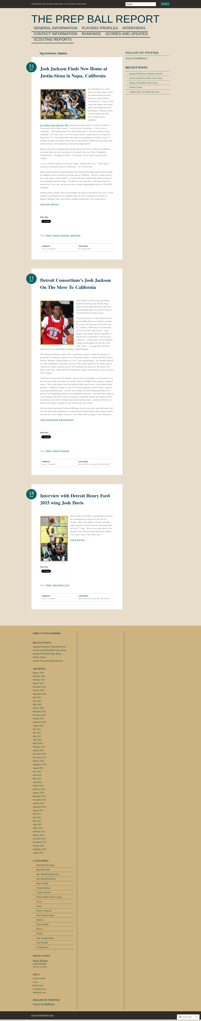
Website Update (135, 87)
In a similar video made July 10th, (54, 125)
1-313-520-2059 (39, 963)
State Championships (45, 938)
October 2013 (38, 803)
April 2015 (37, 739)
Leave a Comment (49, 248)
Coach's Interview (43, 892)
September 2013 (39, 806)
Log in (35, 981)
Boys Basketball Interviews (47, 874)
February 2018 (39, 676)
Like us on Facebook (46, 633)
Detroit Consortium (61, 235)
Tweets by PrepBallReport (136, 58)
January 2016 (38, 708)
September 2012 (39, 849)
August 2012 (38, 852)
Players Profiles (100, 28)
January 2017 (38, 683)
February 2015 (39, 746)
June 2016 (37, 700)
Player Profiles (42, 924)
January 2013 (38, 835)
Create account (39, 978)
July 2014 (37, 771)
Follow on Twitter (142, 53)
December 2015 (39, 711)
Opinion (39, 919)
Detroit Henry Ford (61, 585)
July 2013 (37, 813)
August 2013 (38, 810)
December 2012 (39, 838)
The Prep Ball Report (95, 19)
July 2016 (37, 697)
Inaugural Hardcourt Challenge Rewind (145, 73)
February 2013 (39, 831)
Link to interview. (77, 539)
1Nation (48, 235)
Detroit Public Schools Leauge (49, 897)
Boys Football (42, 883)
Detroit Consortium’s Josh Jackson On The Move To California (75, 284)
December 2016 (39, 686)
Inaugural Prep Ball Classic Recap (143, 82)
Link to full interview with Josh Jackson (57, 419)
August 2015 (38, 725)
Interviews (134, 28)
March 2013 (38, 828)
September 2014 (39, 764)
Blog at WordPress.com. (42, 1015)
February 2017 (39, 679)
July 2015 (37, 729)
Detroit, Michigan (40, 960)
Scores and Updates (126, 34)
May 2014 (37, 778)
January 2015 (38, 750)
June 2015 (37, 732)
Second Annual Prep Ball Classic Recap (145, 78)
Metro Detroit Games (45, 915)
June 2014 (37, 775)
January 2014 (38, 792)
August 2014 (38, 768)
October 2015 (38, 718)
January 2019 (38, 672)
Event (38, 901)
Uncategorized (42, 947)
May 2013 (37, 820)
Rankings (91, 34)
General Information (55, 28)
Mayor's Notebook (44, 910)
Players (39, 928)
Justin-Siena (75, 235)
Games (39, 906)
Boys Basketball (84, 248)
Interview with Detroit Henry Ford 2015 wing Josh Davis (75, 499)
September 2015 (39, 722)
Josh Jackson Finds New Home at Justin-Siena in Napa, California (73, 72)
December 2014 (39, 753)
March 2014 (38, 785)
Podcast (39, 933)
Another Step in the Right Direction (144, 91)
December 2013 (39, 796)
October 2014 (38, 760)
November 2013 (39, 799)
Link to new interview (49, 204)
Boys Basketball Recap (45, 878)
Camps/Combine (43, 887)
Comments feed (39, 988)
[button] (63, 104)
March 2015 (38, 743)
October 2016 (38, 690)
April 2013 (37, 824)
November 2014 (39, 757)
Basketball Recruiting (87, 464)
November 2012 (39, 842)
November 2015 (39, 715)
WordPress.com (39, 992)
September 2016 (39, 693)
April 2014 (37, 782)
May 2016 (37, 704)
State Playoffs (42, 942)
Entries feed (38, 985)
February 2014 (39, 789)
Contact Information (55, 34)
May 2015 (37, 736)
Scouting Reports (53, 39)
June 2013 (37, 817)
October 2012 (38, 845)
